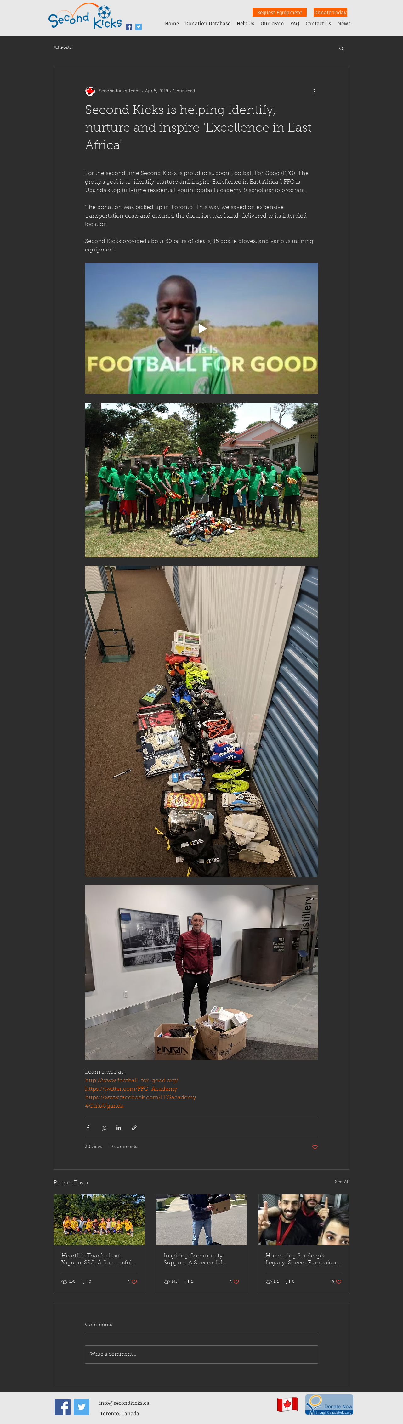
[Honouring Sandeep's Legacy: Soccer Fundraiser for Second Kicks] (303, 1219)
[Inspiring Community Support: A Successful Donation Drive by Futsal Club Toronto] (201, 1219)
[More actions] (314, 91)
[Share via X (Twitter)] (103, 1128)
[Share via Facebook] (88, 1128)
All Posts (62, 48)
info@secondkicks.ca (124, 1402)
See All (342, 1182)
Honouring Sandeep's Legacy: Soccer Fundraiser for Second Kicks (301, 1260)
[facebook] (129, 27)
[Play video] (201, 328)
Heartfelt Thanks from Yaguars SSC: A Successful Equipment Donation (96, 1260)
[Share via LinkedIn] (119, 1128)
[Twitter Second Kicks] (138, 27)
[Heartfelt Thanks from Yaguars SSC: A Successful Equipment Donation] (99, 1219)
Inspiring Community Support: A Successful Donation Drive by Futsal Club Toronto (197, 1260)
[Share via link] (134, 1128)
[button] (341, 48)
